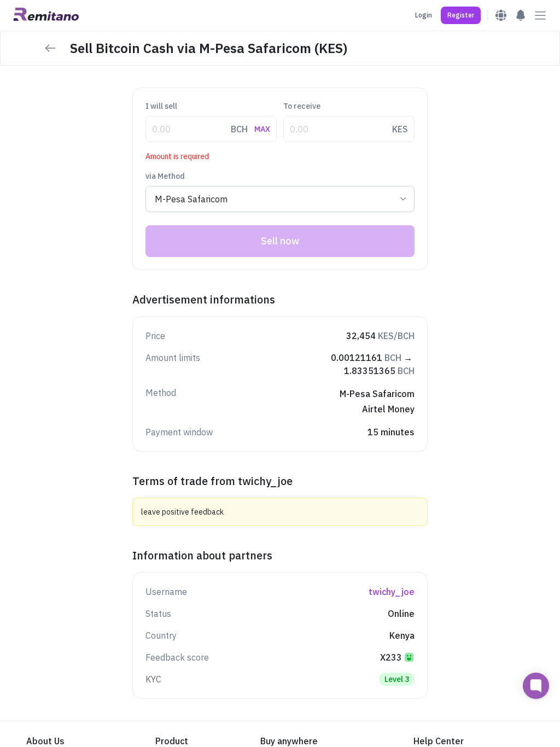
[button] (461, 15)
